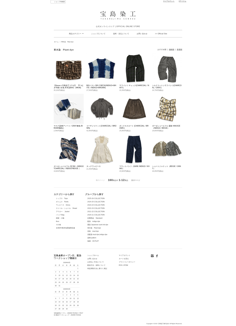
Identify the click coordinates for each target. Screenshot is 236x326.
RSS (120, 265)
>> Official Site (161, 34)
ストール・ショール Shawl (66, 208)
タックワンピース (93, 166)
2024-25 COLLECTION (96, 202)
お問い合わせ (142, 34)
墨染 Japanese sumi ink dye (97, 225)
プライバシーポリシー (127, 262)
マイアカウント (169, 1)
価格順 (171, 49)
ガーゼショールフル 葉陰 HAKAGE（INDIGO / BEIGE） (166, 127)
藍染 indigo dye (93, 221)
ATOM (125, 265)
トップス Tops (62, 198)
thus (57, 221)
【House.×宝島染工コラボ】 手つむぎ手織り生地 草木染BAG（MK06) (68, 86)
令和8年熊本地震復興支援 (65, 228)
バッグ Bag (60, 215)
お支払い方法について (95, 262)
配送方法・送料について (96, 265)
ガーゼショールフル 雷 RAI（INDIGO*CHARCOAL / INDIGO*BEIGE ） (69, 167)
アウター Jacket (62, 212)
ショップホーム (93, 255)
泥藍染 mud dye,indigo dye (97, 234)
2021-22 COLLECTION (96, 212)
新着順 (179, 49)
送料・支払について (121, 34)
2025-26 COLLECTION (96, 198)
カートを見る (124, 259)
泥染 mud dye (93, 231)
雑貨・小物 (60, 218)
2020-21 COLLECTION (96, 215)
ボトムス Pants (62, 202)
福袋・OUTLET (93, 241)
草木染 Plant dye (67, 42)
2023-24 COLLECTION (96, 205)
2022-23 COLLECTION (96, 208)
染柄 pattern (91, 238)
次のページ (135, 180)
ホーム (56, 42)
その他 (58, 225)
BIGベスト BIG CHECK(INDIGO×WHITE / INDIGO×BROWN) (101, 86)
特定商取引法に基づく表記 (97, 268)
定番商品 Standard (94, 218)
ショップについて (98, 34)
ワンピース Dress (63, 205)
